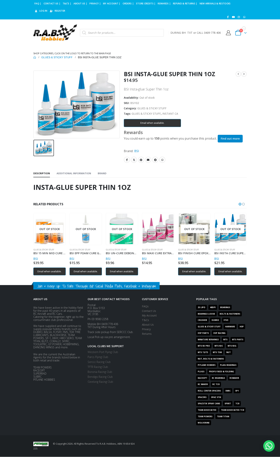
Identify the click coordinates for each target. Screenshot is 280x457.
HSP (242, 326)
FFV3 (226, 320)
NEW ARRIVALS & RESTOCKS (215, 3)
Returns (147, 334)
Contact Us (149, 311)
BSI (136, 151)
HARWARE (230, 326)
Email (148, 160)
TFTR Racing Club (98, 367)
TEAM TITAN (223, 416)
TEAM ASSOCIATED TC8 (232, 410)
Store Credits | (146, 3)
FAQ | (37, 3)
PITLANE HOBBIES (206, 365)
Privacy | (95, 3)
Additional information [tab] (74, 173)
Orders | (128, 3)
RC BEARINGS (218, 378)
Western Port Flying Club (103, 352)
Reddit (155, 160)
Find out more (230, 138)
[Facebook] (228, 16)
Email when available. (152, 123)
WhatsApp (162, 160)
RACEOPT (202, 378)
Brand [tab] (102, 173)
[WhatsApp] (244, 16)
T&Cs (145, 320)
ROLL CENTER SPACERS (209, 390)
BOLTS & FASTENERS (230, 313)
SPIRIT (228, 403)
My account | (111, 3)
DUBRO (215, 320)
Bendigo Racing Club (100, 377)
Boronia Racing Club (100, 372)
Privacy (146, 329)
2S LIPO (201, 307)
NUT (228, 352)
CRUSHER (202, 320)
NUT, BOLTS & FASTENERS (211, 358)
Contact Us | (52, 3)
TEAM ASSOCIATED (207, 410)
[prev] (238, 74)
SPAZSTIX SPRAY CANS (209, 403)
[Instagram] (238, 16)
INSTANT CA (170, 113)
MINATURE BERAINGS (208, 339)
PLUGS (201, 371)
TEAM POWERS (205, 416)
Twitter (134, 160)
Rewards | (164, 3)
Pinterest (141, 160)
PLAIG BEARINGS (228, 365)
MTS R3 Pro (204, 345)
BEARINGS (225, 307)
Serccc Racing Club (99, 362)
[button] (240, 204)
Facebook (127, 160)
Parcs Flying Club (98, 357)
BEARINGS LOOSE (206, 313)
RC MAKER (203, 384)
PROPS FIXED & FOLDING (221, 371)
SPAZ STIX (216, 397)
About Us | (80, 3)
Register (60, 10)
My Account (149, 315)
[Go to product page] (158, 229)
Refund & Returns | (185, 3)
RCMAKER (234, 378)
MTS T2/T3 (203, 352)
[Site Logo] (55, 33)
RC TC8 (215, 384)
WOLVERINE (204, 422)
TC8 (237, 403)
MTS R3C (218, 345)
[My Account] (228, 32)
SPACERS (202, 397)
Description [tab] (41, 173)
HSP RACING (219, 333)
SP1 (237, 390)
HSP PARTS (203, 333)
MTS (225, 339)
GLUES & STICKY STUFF (151, 108)
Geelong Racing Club (100, 381)
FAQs (145, 306)
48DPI (213, 307)
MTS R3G (232, 345)
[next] (244, 74)
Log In (43, 10)
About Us (148, 324)
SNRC (228, 390)
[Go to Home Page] (34, 57)
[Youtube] (233, 16)
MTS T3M (217, 352)
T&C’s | (67, 3)
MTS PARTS (237, 339)
